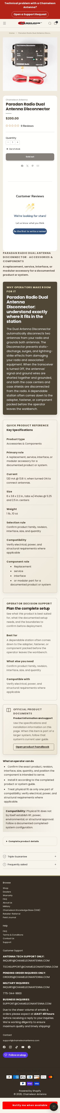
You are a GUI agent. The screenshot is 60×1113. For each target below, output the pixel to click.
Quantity (11, 138)
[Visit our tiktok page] (16, 1047)
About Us (7, 902)
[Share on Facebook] (22, 166)
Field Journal (9, 917)
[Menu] (4, 23)
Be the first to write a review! (30, 231)
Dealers (7, 891)
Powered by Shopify (30, 1090)
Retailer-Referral (11, 913)
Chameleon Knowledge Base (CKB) (21, 910)
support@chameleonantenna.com (21, 1040)
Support (7, 942)
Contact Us (8, 938)
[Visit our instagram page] (10, 1047)
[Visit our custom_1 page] (29, 1047)
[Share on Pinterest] (32, 166)
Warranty (7, 895)
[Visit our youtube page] (23, 1047)
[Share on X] (27, 166)
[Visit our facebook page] (4, 1047)
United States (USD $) (28, 1071)
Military (6, 906)
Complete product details (23, 841)
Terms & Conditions (13, 934)
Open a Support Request (30, 14)
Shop (5, 888)
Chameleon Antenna (17, 99)
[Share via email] (38, 166)
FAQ (5, 899)
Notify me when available (30, 1105)
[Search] (49, 23)
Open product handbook (32, 747)
